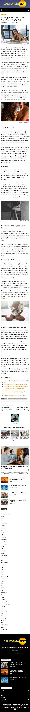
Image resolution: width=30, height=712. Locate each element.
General (2, 569)
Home (2, 13)
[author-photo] (15, 418)
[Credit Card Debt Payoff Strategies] (4, 495)
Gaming (2, 567)
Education (3, 553)
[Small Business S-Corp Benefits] (4, 487)
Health (2, 571)
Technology (3, 618)
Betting (2, 516)
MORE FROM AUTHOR (20, 427)
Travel (2, 627)
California (3, 525)
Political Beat (4, 601)
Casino (2, 532)
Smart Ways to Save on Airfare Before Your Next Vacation (18, 478)
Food (2, 560)
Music (2, 594)
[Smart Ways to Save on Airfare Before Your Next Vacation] (4, 480)
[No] (28, 707)
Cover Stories (4, 544)
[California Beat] (15, 4)
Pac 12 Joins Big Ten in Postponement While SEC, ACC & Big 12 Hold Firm (22, 408)
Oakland (2, 597)
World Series (3, 631)
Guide (6, 398)
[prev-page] (14, 442)
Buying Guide (4, 523)
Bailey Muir (4, 22)
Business (3, 521)
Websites (25, 398)
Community (3, 537)
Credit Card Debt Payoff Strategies (19, 493)
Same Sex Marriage (5, 604)
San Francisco (4, 608)
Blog (2, 518)
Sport (2, 613)
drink (2, 548)
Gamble (2, 564)
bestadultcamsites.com (12, 266)
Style (2, 615)
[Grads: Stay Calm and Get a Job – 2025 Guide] (5, 433)
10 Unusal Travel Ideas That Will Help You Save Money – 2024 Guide (7, 408)
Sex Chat (18, 398)
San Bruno (3, 606)
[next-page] (16, 442)
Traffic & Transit (4, 625)
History (2, 574)
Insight (2, 581)
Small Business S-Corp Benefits (18, 485)
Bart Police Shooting (5, 514)
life (1, 585)
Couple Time (3, 541)
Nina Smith (3, 470)
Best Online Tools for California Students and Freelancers (15, 467)
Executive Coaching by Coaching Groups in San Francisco (24, 438)
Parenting (3, 599)
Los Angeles (3, 588)
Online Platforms (11, 398)
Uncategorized (4, 629)
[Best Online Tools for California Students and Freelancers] (15, 455)
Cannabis (3, 528)
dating (23, 53)
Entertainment (4, 555)
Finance (2, 558)
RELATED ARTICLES (9, 427)
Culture (2, 546)
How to (2, 578)
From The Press (4, 562)
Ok (15, 709)
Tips (21, 398)
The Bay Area (4, 620)
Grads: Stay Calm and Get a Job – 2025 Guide (5, 438)
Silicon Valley (4, 611)
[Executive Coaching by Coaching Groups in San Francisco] (24, 433)
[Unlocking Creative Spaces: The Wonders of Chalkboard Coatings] (15, 433)
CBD (2, 534)
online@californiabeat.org (17, 654)
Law (2, 583)
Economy (3, 551)
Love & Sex (6, 13)
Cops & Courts (4, 539)
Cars (2, 530)
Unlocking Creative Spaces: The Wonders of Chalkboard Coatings (15, 439)
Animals (2, 511)
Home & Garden (4, 576)
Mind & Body (4, 592)
